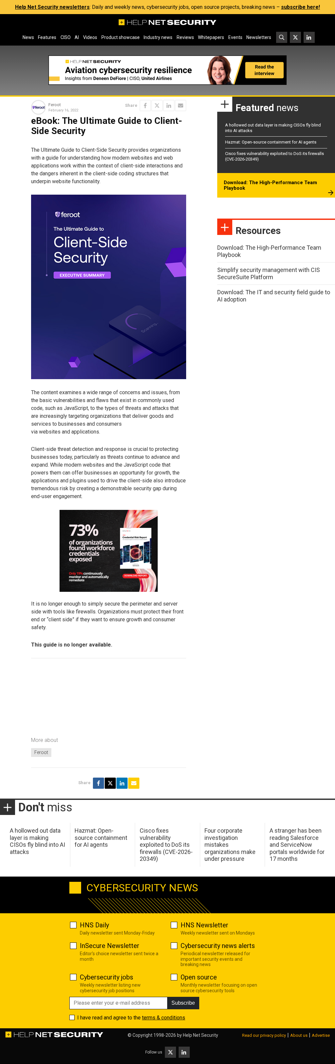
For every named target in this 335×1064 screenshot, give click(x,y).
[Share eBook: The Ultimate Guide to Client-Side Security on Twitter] (157, 105)
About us (299, 1035)
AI (77, 37)
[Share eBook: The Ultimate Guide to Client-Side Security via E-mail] (180, 105)
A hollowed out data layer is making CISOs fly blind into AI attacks (37, 841)
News (28, 37)
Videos (90, 37)
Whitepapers (211, 37)
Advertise (321, 1035)
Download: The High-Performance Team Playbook (270, 185)
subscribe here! (300, 7)
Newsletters (258, 37)
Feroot (41, 752)
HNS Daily (94, 925)
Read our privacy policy (264, 1035)
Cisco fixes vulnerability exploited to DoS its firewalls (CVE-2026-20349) (166, 844)
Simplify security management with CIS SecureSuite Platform (268, 273)
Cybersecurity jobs (106, 977)
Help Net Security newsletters (52, 7)
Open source (199, 977)
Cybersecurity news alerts (218, 946)
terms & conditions (163, 1018)
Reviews (185, 37)
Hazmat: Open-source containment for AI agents (270, 142)
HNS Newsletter (204, 925)
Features (47, 37)
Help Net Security (200, 1035)
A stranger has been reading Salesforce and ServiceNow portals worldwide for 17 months (297, 844)
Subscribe (183, 1003)
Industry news (158, 37)
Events (235, 37)
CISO (66, 37)
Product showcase (120, 37)
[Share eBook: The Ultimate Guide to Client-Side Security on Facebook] (145, 105)
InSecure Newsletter (109, 946)
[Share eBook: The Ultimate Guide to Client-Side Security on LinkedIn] (168, 105)
